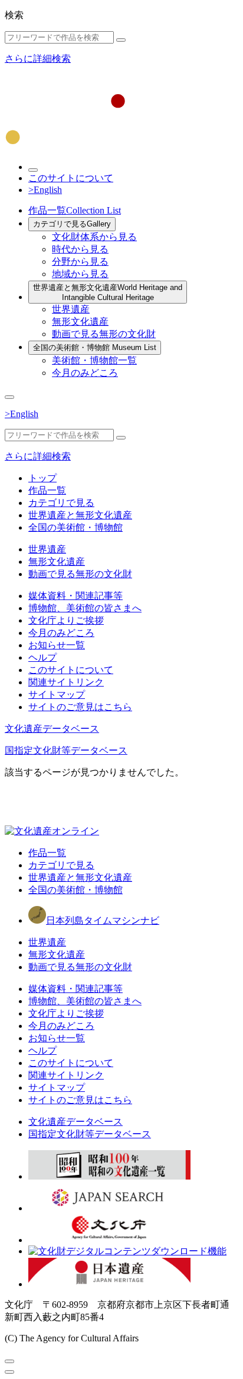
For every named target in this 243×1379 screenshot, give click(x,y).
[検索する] (121, 40)
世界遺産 (71, 309)
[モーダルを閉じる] (9, 1361)
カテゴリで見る (72, 223)
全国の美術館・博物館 (94, 347)
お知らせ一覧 (56, 645)
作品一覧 (74, 210)
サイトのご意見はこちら (80, 707)
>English (45, 190)
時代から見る (80, 249)
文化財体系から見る (94, 237)
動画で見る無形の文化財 (104, 334)
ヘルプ (42, 657)
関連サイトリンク (66, 682)
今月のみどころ (85, 373)
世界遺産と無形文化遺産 (107, 292)
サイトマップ (56, 695)
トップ (42, 478)
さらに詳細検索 (38, 59)
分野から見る (80, 262)
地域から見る (80, 274)
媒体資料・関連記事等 (75, 596)
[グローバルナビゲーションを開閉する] (9, 397)
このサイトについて (70, 178)
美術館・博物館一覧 (94, 360)
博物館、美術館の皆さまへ (85, 608)
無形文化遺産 (80, 322)
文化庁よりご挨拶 (66, 620)
